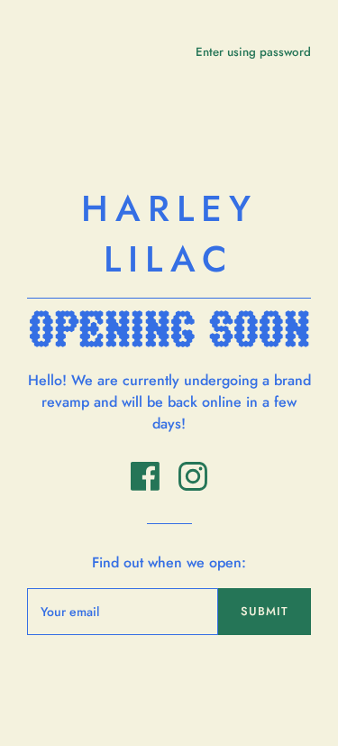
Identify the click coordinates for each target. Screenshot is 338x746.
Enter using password (253, 51)
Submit (264, 611)
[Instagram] (192, 485)
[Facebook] (147, 485)
